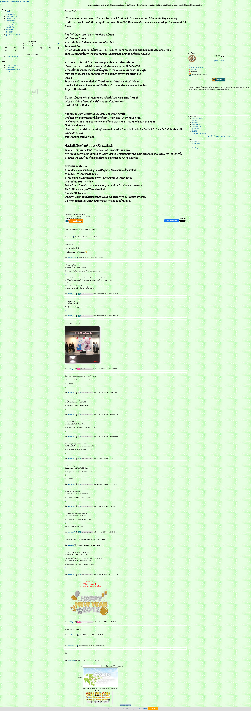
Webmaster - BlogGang (199, 133)
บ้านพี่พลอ (195, 141)
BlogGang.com (196, 148)
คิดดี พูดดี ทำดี (10, 25)
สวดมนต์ (194, 146)
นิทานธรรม (9, 29)
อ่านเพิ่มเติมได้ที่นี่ (141, 709)
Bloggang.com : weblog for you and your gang (14, 1)
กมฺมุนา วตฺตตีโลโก (11, 16)
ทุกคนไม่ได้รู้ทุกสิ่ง (197, 118)
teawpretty (71, 660)
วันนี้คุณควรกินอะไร (12, 56)
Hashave (194, 131)
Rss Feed (194, 69)
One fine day (10, 31)
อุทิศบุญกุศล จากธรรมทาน (14, 70)
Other (7, 36)
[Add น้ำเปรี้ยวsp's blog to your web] (218, 136)
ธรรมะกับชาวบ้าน (11, 23)
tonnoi (70, 237)
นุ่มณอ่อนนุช (72, 257)
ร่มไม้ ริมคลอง (10, 12)
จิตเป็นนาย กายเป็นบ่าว (13, 18)
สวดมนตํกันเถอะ (11, 20)
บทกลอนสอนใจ (10, 14)
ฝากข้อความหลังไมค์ (197, 67)
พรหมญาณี (71, 293)
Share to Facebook (171, 220)
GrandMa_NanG (197, 126)
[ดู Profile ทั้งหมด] (219, 60)
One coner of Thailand (13, 34)
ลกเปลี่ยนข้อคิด (11, 72)
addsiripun (71, 369)
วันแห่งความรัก (10, 67)
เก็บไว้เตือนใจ (10, 27)
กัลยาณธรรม (196, 144)
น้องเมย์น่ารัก (72, 646)
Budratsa (71, 545)
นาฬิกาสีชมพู (196, 124)
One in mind (9, 32)
